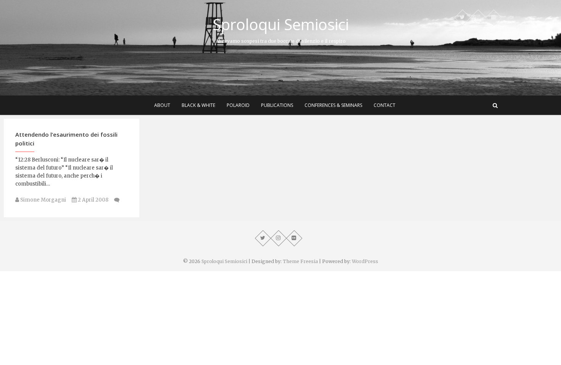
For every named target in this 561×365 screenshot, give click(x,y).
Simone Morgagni (42, 200)
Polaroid (238, 105)
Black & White (198, 105)
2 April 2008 (92, 200)
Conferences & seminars (333, 105)
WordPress (365, 261)
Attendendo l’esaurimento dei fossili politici (66, 139)
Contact (384, 105)
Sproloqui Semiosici (281, 24)
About (162, 105)
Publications (277, 105)
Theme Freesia (300, 261)
